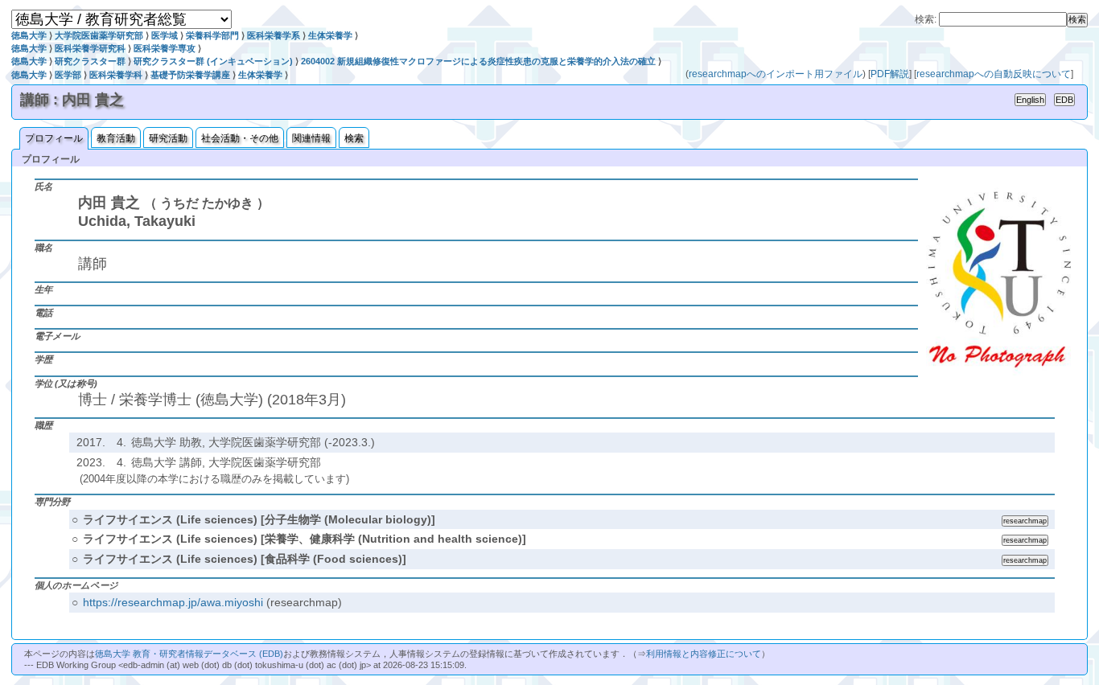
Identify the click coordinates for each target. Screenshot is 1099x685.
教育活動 (116, 138)
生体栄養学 (330, 35)
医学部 (68, 75)
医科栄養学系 (273, 35)
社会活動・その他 (239, 138)
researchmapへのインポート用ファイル (775, 74)
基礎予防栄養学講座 (190, 75)
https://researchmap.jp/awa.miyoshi (173, 602)
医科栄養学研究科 (90, 48)
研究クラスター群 (90, 61)
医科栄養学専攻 (165, 48)
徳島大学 (29, 35)
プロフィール (54, 138)
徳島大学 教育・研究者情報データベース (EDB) (189, 653)
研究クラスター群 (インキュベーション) (213, 61)
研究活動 (168, 138)
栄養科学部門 (212, 35)
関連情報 (311, 138)
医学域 (164, 35)
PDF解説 (890, 74)
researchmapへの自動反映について (993, 74)
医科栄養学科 (115, 75)
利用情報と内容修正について (703, 653)
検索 (354, 138)
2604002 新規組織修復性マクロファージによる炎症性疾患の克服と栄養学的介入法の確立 (478, 61)
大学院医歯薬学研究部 (99, 35)
